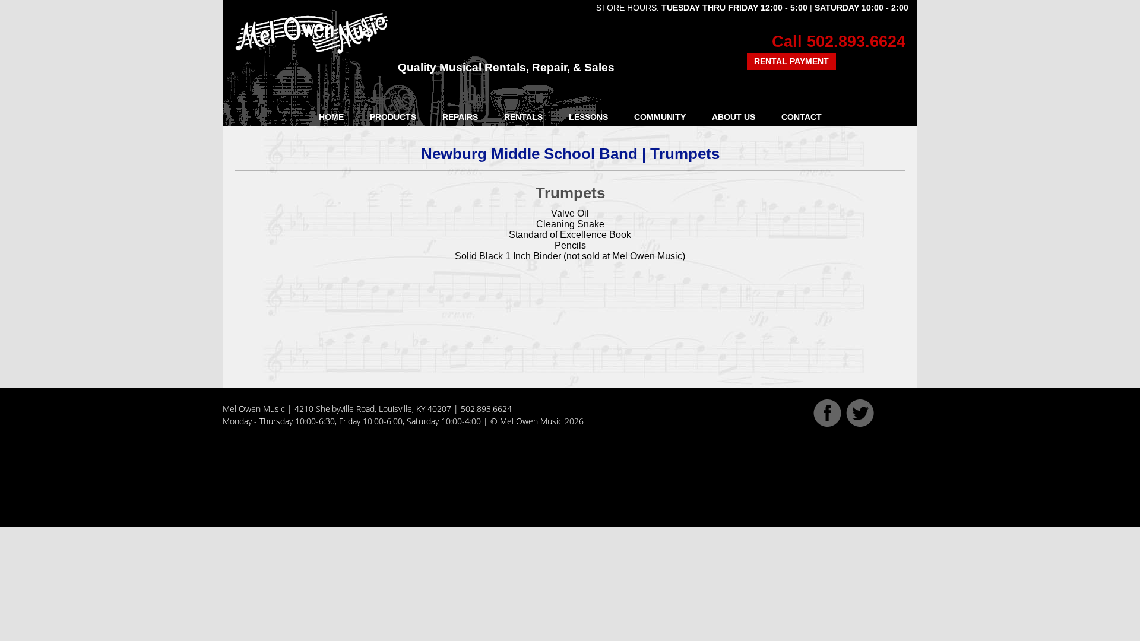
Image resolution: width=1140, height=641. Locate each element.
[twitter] (860, 424)
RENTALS (523, 117)
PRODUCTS (393, 117)
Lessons (588, 117)
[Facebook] (827, 424)
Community (660, 117)
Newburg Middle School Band (529, 153)
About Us (733, 117)
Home (331, 117)
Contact (801, 117)
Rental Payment (791, 61)
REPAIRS (460, 117)
